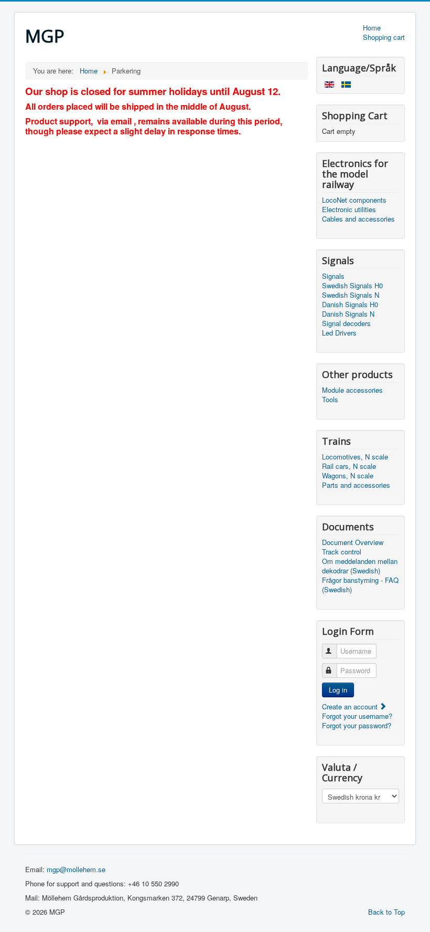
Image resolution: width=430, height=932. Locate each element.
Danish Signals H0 (350, 304)
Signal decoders (346, 323)
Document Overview (352, 542)
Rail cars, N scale (349, 466)
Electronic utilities (349, 209)
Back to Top (386, 912)
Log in (338, 690)
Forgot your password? (356, 725)
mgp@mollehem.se (76, 869)
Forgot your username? (357, 716)
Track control (341, 552)
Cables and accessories (358, 219)
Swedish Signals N (350, 295)
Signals (333, 276)
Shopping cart (384, 37)
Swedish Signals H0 (352, 285)
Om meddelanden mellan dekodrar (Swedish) (359, 566)
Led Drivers (339, 333)
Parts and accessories (356, 485)
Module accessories (352, 390)
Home (372, 28)
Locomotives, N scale (355, 457)
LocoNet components (354, 200)
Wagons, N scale (347, 475)
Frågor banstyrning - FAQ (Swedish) (360, 584)
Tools (330, 399)
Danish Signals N (348, 314)
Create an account (351, 706)
